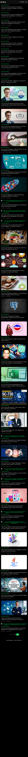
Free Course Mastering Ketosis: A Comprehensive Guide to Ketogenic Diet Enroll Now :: (14, 294)
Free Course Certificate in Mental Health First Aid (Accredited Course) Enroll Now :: (13, 150)
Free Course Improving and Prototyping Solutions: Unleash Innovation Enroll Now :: (12, 7)
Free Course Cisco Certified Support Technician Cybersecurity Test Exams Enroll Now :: (13, 127)
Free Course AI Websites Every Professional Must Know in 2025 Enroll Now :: (12, 59)
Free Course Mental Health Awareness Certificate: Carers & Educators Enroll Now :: (12, 618)
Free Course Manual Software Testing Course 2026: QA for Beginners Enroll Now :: (13, 22)
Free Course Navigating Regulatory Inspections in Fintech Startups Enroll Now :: (14, 205)
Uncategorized (5, 5)
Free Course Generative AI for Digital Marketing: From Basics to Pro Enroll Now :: (13, 441)
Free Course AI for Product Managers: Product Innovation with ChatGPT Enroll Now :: (13, 463)
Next (18, 634)
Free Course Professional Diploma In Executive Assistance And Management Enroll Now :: (13, 628)
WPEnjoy (20, 640)
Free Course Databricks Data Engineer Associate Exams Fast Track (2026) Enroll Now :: (13, 30)
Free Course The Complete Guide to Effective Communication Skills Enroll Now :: (13, 66)
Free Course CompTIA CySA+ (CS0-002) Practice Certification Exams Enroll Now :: (12, 43)
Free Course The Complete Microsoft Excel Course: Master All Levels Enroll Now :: (12, 225)
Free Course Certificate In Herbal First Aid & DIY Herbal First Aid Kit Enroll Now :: (13, 248)
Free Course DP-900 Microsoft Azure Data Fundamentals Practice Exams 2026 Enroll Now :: (14, 104)
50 (14, 634)
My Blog (3, 2)
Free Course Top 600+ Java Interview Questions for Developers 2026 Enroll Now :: (13, 573)
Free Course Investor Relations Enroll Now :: (12, 37)
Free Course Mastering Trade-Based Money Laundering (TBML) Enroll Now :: (12, 195)
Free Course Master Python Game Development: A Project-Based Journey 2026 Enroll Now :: (13, 527)
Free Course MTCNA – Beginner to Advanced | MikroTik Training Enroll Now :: (13, 81)
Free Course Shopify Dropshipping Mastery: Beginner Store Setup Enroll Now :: (12, 516)
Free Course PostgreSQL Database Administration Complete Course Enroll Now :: (13, 316)
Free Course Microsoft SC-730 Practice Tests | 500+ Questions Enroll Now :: (13, 408)
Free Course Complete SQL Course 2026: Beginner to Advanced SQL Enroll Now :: (12, 51)
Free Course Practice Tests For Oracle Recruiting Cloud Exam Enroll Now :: (14, 596)
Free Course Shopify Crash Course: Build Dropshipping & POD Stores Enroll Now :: (12, 506)
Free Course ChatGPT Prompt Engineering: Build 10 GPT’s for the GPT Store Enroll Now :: (13, 362)
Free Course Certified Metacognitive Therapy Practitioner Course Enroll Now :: (12, 271)
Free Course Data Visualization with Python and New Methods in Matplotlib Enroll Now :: (13, 74)
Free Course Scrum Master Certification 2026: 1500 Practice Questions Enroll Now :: (13, 483)
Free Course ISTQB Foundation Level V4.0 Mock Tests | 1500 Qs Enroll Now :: (13, 473)
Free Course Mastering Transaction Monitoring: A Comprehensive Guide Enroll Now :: (14, 172)
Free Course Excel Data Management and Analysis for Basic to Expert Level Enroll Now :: (13, 385)
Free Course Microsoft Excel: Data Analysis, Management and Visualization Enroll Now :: (12, 215)
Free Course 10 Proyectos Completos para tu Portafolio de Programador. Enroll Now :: (13, 15)
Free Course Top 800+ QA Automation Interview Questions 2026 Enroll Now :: (13, 550)
